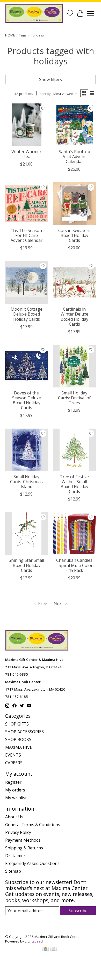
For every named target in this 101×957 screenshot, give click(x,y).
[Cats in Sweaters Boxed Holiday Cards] (74, 203)
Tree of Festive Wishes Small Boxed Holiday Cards (74, 484)
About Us (14, 817)
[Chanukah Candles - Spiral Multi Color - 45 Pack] (74, 533)
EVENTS (13, 755)
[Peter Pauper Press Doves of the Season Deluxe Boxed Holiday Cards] (26, 366)
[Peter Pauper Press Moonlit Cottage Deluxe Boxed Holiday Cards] (26, 282)
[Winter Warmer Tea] (26, 124)
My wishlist (16, 798)
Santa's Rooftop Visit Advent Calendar (74, 156)
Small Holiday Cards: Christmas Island (26, 481)
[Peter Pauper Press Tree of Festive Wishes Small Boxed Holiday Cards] (74, 450)
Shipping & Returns (24, 848)
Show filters (50, 79)
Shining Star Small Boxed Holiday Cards (26, 565)
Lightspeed (34, 941)
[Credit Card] (45, 949)
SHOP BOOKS (18, 739)
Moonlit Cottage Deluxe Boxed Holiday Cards (26, 314)
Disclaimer (15, 855)
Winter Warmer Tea (26, 154)
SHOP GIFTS (17, 724)
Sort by (45, 93)
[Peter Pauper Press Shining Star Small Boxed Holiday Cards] (26, 533)
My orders (15, 790)
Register (13, 782)
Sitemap (13, 871)
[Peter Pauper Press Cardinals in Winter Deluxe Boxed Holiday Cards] (74, 282)
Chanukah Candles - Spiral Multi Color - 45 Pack (74, 565)
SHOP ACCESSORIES (24, 732)
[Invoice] (53, 949)
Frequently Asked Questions (32, 863)
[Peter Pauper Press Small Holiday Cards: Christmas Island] (26, 450)
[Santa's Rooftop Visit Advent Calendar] (74, 124)
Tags (23, 35)
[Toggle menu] (90, 13)
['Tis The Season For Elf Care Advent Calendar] (26, 203)
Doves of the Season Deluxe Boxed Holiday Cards (26, 400)
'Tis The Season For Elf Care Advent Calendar (26, 235)
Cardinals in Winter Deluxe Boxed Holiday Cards (74, 316)
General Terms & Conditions (32, 824)
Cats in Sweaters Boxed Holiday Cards (74, 235)
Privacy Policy (18, 832)
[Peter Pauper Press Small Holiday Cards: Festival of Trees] (74, 366)
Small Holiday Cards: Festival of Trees (74, 398)
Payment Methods (23, 840)
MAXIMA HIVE (18, 747)
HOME (10, 35)
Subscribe (78, 911)
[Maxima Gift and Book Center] (34, 13)
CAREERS (14, 763)
